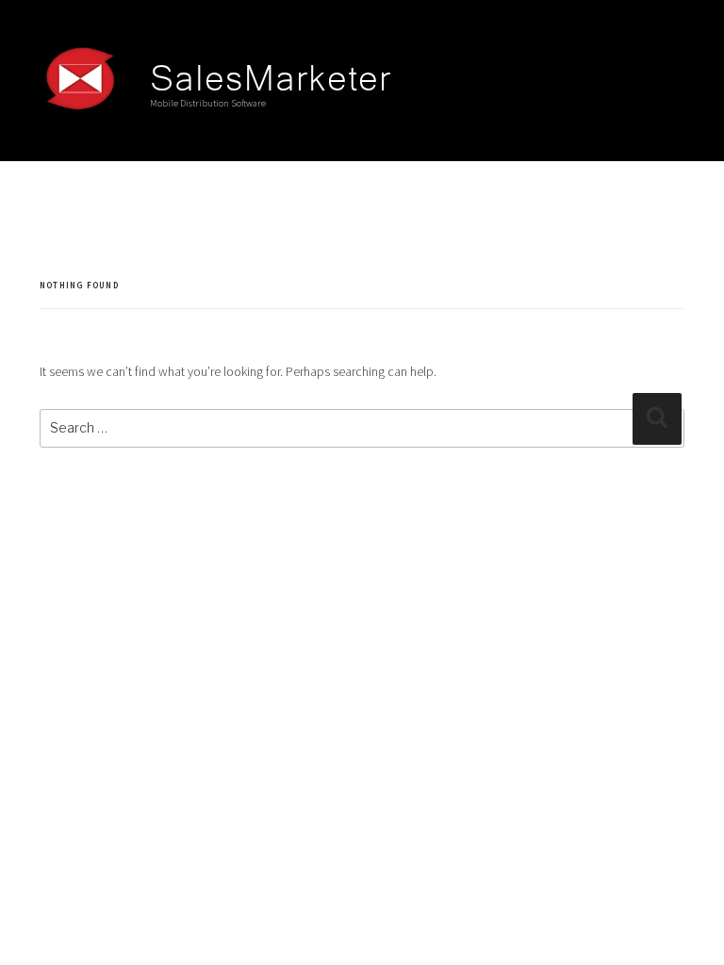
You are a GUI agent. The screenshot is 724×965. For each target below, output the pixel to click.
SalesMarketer (270, 73)
